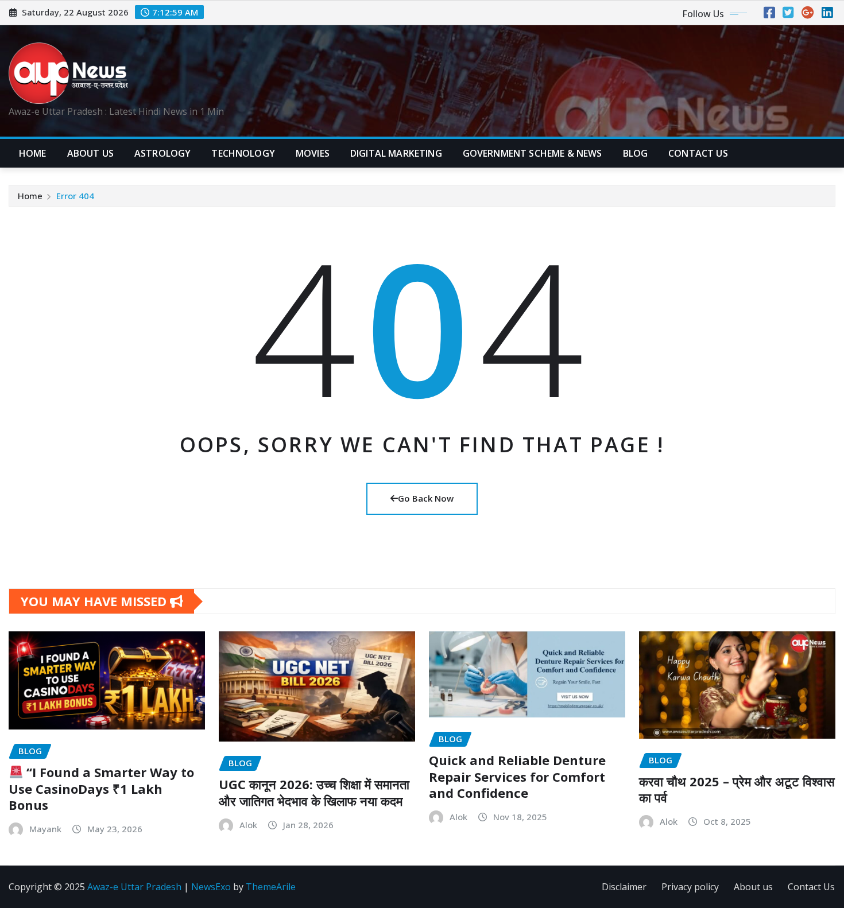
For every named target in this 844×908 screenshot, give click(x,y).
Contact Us (811, 886)
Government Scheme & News (532, 153)
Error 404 (75, 195)
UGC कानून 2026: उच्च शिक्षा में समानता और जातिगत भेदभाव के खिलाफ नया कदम (314, 792)
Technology (243, 153)
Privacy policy (690, 886)
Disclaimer (624, 886)
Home (33, 153)
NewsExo (211, 886)
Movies (313, 153)
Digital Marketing (396, 153)
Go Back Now (426, 498)
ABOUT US (90, 153)
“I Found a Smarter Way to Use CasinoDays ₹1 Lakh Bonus (101, 788)
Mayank (45, 829)
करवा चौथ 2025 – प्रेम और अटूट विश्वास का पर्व (737, 789)
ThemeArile (271, 886)
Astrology (162, 153)
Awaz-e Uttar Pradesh (134, 886)
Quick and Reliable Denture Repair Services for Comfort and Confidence (517, 776)
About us (753, 886)
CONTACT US (698, 153)
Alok (248, 825)
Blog (635, 153)
